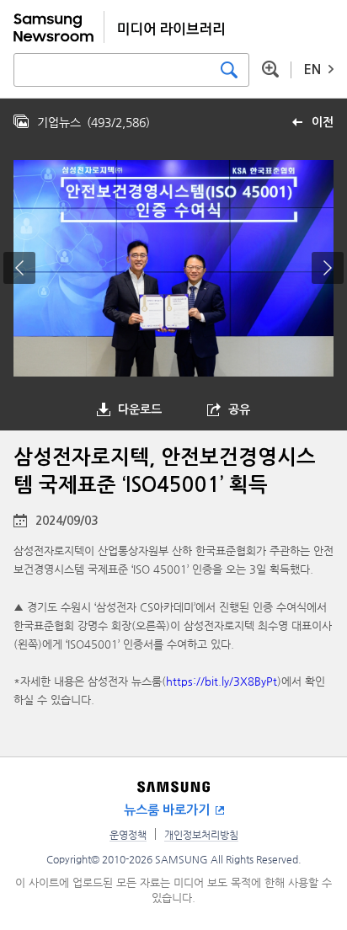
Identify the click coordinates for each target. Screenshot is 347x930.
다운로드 (140, 409)
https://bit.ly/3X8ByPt (221, 681)
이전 (323, 122)
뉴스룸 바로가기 (167, 810)
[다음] (328, 268)
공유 (239, 409)
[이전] (19, 268)
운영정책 (128, 835)
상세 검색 (270, 69)
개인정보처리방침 (201, 835)
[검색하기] (229, 70)
